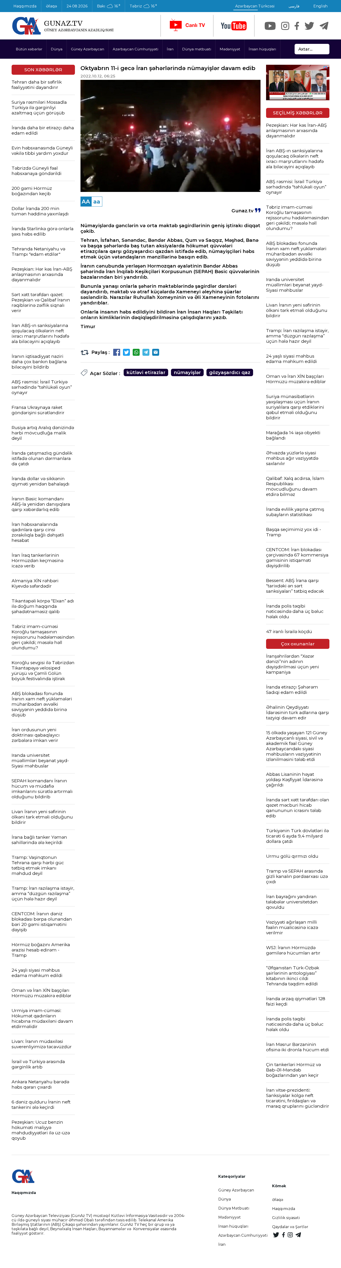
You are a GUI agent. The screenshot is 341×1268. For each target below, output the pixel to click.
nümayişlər (187, 372)
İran (170, 49)
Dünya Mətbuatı (233, 1208)
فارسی (294, 6)
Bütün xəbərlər (29, 49)
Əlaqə (51, 6)
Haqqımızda (24, 6)
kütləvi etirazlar (145, 372)
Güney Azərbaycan (87, 49)
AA (86, 201)
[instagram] (285, 26)
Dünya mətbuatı (196, 49)
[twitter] (309, 26)
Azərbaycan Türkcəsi (255, 6)
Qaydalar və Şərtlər (290, 1227)
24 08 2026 (77, 6)
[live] (187, 26)
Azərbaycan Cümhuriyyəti (135, 49)
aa (96, 201)
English (320, 6)
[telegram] (324, 26)
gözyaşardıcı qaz (229, 372)
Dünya (56, 49)
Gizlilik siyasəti (286, 1218)
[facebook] (297, 26)
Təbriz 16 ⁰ (143, 6)
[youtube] (234, 26)
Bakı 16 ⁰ (108, 6)
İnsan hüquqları (262, 49)
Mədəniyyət (230, 49)
